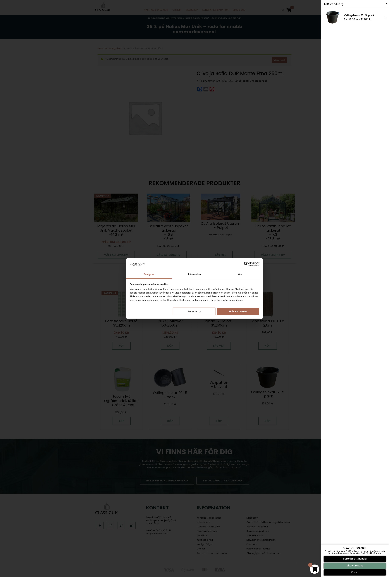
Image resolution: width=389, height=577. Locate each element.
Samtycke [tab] (149, 274)
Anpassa (192, 311)
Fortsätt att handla (355, 558)
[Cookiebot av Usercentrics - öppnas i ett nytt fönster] (246, 264)
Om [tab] (240, 274)
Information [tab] (194, 274)
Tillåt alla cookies (238, 311)
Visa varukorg (355, 565)
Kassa (354, 572)
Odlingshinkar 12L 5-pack (359, 15)
